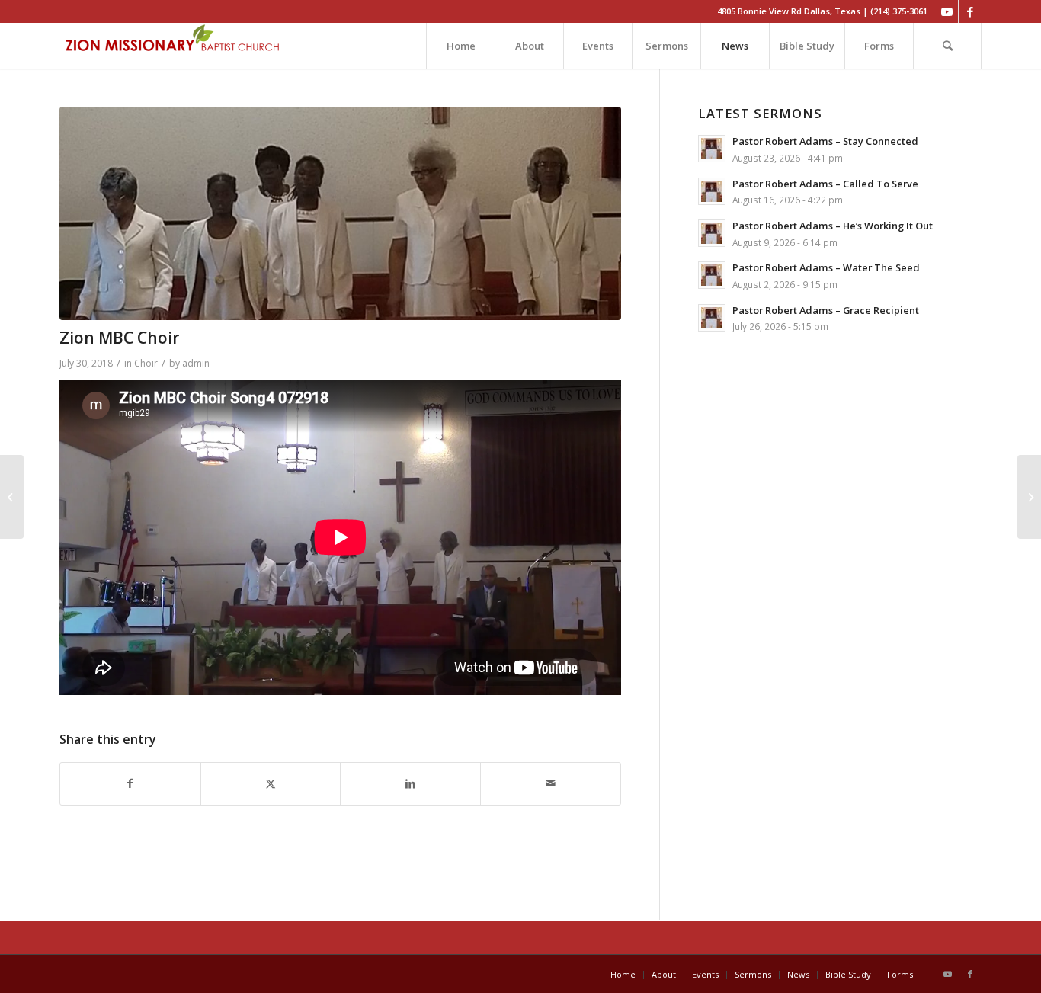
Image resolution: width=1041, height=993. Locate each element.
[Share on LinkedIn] (410, 784)
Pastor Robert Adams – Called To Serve (825, 184)
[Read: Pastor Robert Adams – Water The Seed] (711, 275)
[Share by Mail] (550, 784)
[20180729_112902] (340, 213)
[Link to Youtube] (947, 11)
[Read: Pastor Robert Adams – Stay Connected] (711, 148)
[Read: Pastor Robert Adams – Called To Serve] (711, 191)
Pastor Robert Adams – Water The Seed (826, 267)
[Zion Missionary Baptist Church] (173, 46)
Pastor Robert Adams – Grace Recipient (825, 310)
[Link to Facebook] (970, 11)
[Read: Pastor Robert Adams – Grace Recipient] (711, 318)
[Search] (947, 46)
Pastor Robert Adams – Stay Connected (825, 141)
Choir (146, 363)
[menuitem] (460, 46)
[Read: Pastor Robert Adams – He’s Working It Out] (711, 233)
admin (196, 363)
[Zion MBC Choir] (12, 497)
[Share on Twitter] (271, 784)
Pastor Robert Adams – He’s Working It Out (832, 225)
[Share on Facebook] (130, 784)
